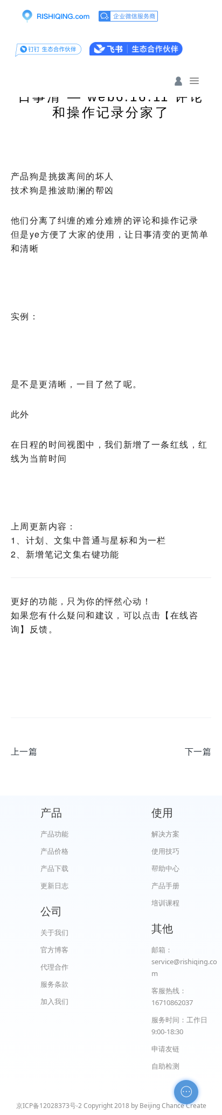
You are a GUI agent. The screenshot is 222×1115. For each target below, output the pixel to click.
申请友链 (165, 1049)
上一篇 (24, 751)
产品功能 (54, 834)
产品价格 (54, 851)
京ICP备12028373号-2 (49, 1105)
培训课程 (165, 903)
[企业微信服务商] (128, 16)
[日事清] (55, 16)
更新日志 (54, 885)
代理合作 (54, 967)
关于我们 (54, 932)
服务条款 (54, 984)
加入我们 (54, 1001)
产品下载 (54, 868)
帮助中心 (165, 868)
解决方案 (165, 834)
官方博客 (54, 949)
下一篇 (198, 751)
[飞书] (136, 48)
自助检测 (165, 1066)
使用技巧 (165, 851)
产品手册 (165, 885)
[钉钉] (48, 48)
